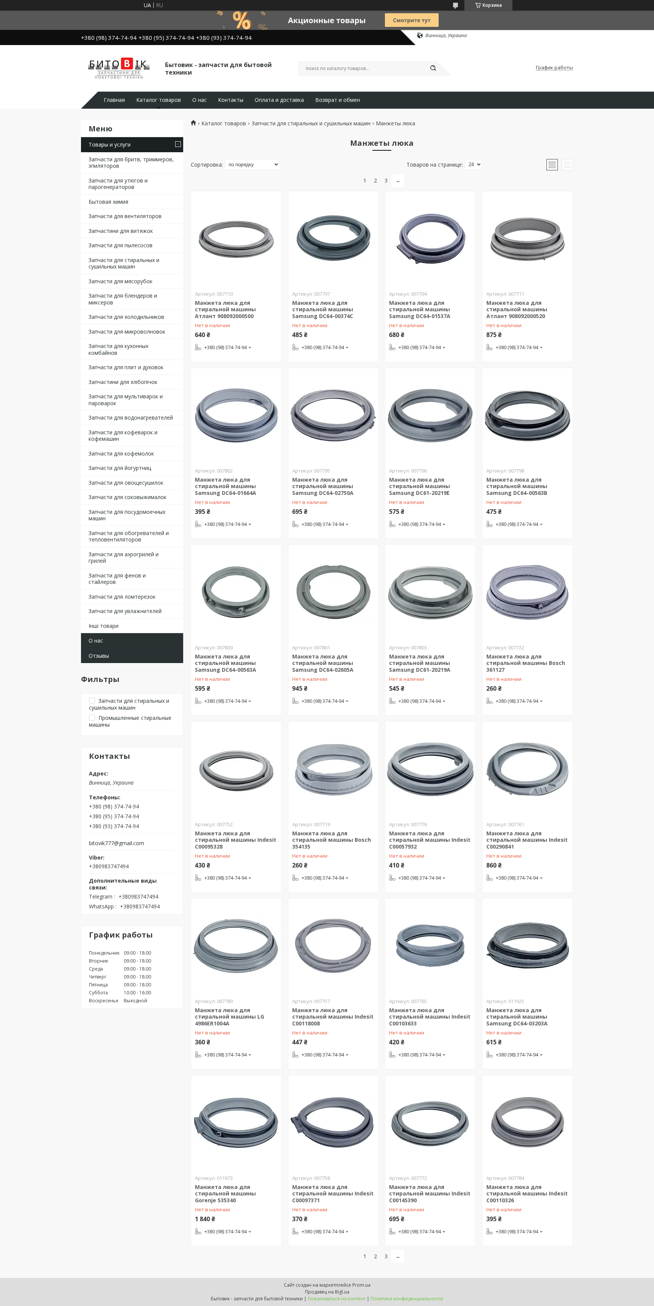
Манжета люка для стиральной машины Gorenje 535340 (225, 1193)
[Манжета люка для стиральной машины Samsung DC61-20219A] (430, 592)
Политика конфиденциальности (407, 1298)
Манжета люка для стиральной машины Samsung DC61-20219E (419, 486)
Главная (114, 100)
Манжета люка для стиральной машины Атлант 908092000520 (516, 309)
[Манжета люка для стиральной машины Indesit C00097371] (333, 1122)
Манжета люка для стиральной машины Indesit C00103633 (429, 1016)
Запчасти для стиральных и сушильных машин (124, 263)
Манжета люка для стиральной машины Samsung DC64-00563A (225, 663)
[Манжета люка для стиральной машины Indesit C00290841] (528, 769)
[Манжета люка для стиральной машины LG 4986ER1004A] (236, 946)
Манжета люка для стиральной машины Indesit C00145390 (429, 1193)
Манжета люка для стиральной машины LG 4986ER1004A (229, 1016)
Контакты (230, 100)
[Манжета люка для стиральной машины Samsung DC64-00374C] (333, 238)
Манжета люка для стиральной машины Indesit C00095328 (235, 840)
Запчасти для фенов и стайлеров (117, 579)
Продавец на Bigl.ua (327, 1292)
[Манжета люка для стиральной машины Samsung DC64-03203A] (528, 946)
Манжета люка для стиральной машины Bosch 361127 (525, 663)
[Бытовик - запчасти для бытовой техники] (119, 68)
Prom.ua (361, 1285)
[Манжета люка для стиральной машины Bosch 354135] (333, 769)
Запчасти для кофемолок (121, 453)
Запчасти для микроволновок (127, 331)
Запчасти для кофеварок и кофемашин (123, 436)
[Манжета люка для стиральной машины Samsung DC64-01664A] (236, 415)
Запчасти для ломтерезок (122, 596)
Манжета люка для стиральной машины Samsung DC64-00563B (516, 486)
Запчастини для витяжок (121, 230)
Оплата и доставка (279, 100)
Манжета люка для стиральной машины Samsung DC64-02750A (322, 486)
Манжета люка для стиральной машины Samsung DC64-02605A (322, 663)
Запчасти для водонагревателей (131, 417)
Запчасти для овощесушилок (126, 482)
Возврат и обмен (337, 100)
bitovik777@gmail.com (116, 843)
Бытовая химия (108, 201)
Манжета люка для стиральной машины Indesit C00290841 (527, 840)
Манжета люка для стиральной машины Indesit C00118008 (333, 1016)
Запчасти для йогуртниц (120, 467)
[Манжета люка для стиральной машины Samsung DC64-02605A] (333, 592)
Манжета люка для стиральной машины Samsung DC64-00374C (322, 309)
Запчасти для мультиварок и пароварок (126, 400)
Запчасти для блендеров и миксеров (123, 299)
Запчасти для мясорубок (121, 281)
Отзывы (99, 655)
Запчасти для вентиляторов (125, 216)
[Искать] (433, 68)
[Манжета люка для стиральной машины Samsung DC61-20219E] (430, 415)
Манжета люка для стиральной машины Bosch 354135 (331, 840)
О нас (199, 100)
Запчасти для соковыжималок (128, 497)
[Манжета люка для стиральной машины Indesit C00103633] (430, 946)
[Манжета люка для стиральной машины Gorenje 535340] (236, 1122)
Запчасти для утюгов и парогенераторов (118, 184)
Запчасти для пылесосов (121, 245)
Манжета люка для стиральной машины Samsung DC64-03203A (517, 1016)
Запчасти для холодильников (126, 316)
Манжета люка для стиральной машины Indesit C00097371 (333, 1193)
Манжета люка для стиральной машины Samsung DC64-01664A (225, 486)
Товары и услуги (110, 144)
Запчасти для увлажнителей (125, 611)
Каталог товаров (158, 100)
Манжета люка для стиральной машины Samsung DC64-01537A (419, 309)
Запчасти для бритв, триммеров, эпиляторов (131, 163)
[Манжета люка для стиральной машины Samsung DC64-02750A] (333, 415)
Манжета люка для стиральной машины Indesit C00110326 (527, 1193)
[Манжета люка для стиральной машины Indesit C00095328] (236, 769)
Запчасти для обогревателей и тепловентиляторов (129, 536)
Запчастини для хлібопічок (123, 381)
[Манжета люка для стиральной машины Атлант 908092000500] (236, 238)
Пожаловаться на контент (337, 1298)
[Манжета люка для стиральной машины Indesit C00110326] (528, 1122)
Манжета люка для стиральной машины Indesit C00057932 (429, 840)
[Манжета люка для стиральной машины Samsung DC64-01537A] (430, 238)
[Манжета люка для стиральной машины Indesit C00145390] (430, 1122)
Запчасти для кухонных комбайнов (118, 349)
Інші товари (103, 625)
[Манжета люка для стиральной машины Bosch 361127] (528, 592)
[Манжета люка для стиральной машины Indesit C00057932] (430, 769)
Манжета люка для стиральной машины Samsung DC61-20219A (419, 663)
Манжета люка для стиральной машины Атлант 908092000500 (225, 309)
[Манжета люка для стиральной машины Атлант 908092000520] (528, 238)
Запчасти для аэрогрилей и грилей (124, 558)
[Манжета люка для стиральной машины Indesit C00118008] (333, 946)
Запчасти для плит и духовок (126, 367)
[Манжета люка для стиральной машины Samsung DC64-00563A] (236, 592)
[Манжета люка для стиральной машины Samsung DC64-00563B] (528, 415)
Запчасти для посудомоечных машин (127, 515)
